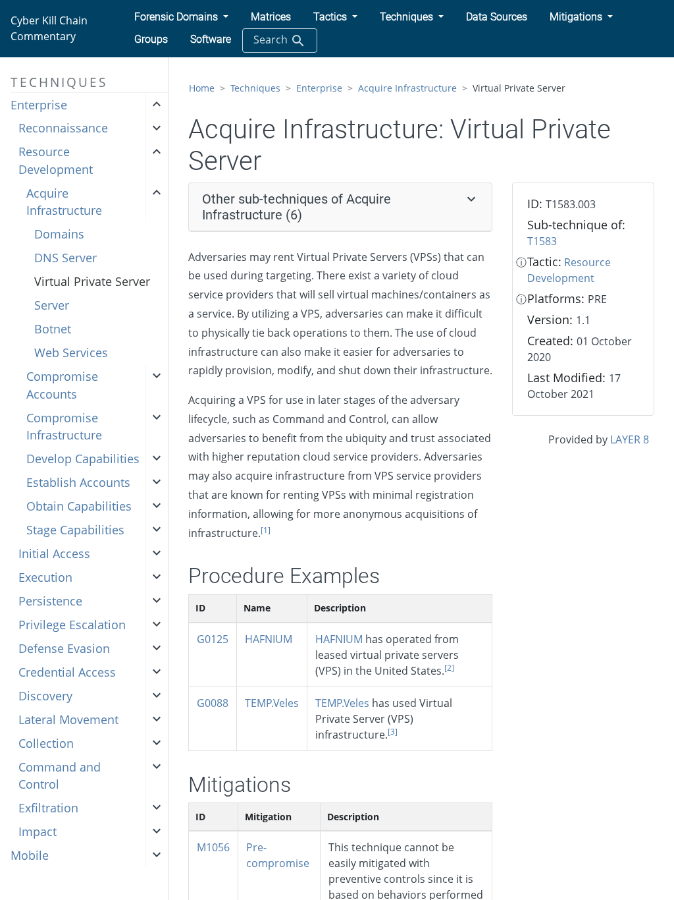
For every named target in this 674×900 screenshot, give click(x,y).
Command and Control (59, 775)
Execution (45, 577)
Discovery (45, 696)
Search (271, 39)
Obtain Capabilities (79, 506)
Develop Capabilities (83, 458)
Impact (37, 831)
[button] (181, 17)
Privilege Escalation (72, 625)
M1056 (213, 847)
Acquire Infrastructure (64, 201)
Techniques (255, 88)
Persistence (50, 601)
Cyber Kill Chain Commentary (49, 28)
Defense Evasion (64, 648)
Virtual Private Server (92, 281)
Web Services (71, 352)
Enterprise (39, 105)
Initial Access (54, 553)
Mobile (30, 855)
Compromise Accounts (62, 384)
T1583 (542, 241)
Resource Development (55, 160)
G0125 (212, 639)
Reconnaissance (63, 128)
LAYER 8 (629, 439)
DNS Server (65, 258)
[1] (266, 530)
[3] (393, 731)
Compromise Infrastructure (64, 426)
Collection (46, 743)
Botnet (52, 329)
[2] (449, 667)
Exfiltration (48, 808)
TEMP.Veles (272, 703)
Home (202, 88)
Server (51, 305)
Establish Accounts (78, 482)
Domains (59, 234)
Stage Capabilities (75, 530)
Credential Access (67, 672)
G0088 (212, 703)
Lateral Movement (68, 719)
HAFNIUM (268, 639)
